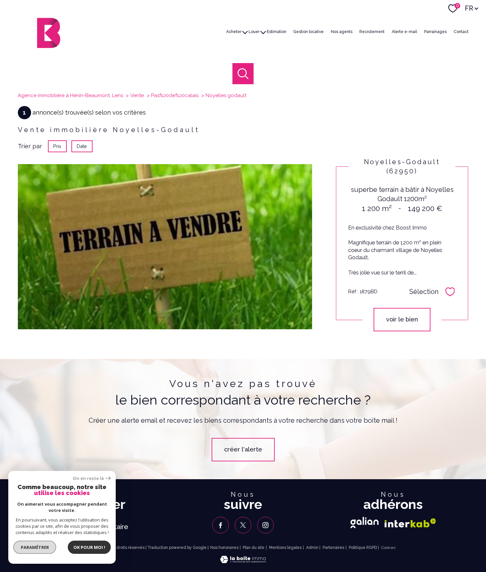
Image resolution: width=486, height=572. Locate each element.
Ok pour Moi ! (89, 547)
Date (82, 146)
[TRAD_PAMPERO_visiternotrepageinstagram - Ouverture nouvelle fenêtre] (265, 525)
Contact (461, 31)
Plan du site (253, 547)
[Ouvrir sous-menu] (245, 31)
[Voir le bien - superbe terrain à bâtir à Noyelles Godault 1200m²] (165, 246)
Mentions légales (285, 547)
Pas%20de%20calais (174, 95)
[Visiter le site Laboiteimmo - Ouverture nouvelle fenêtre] (243, 560)
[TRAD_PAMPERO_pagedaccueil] (48, 46)
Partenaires (333, 547)
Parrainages (435, 31)
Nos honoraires (224, 547)
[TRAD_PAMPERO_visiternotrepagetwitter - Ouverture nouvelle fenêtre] (243, 525)
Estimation (276, 31)
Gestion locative (308, 31)
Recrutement (372, 31)
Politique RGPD (363, 547)
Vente (137, 95)
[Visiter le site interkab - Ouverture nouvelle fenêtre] (410, 522)
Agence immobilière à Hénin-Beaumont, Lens (70, 95)
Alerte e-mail (404, 31)
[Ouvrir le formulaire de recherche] (243, 74)
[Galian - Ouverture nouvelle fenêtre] (364, 522)
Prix (57, 146)
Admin (312, 547)
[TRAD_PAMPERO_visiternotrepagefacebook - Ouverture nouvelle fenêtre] (220, 525)
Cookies (388, 548)
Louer (254, 31)
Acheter (233, 31)
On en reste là (88, 478)
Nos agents (341, 31)
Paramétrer (35, 547)
